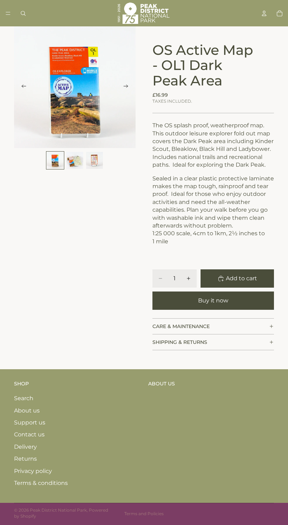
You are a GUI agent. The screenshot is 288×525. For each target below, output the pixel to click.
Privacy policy (33, 471)
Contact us (29, 434)
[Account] (264, 13)
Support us (29, 422)
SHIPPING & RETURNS (179, 342)
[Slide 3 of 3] (94, 160)
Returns (25, 458)
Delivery (25, 446)
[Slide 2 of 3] (74, 160)
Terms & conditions (41, 483)
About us (27, 410)
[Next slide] (128, 87)
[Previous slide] (22, 87)
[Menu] (8, 13)
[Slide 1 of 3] (55, 160)
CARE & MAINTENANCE (181, 326)
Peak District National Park (58, 510)
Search (23, 398)
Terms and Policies (144, 513)
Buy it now (213, 300)
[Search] (23, 13)
